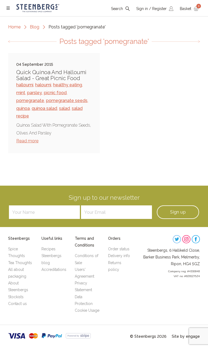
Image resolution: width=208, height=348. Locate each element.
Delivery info (119, 256)
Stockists (16, 297)
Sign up (178, 212)
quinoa (23, 108)
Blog (34, 26)
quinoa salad (44, 108)
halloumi (24, 84)
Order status (118, 249)
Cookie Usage (87, 310)
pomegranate (30, 100)
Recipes (48, 249)
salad (64, 108)
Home (14, 26)
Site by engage (186, 336)
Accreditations (53, 269)
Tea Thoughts (20, 263)
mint (20, 92)
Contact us (17, 303)
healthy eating (67, 84)
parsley (34, 92)
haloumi (43, 84)
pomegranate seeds (66, 100)
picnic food (55, 92)
